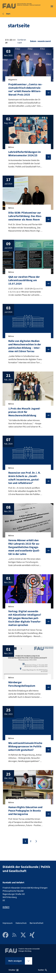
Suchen (41, 970)
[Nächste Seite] (36, 841)
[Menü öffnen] (52, 6)
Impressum (8, 923)
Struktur (12, 970)
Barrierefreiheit (36, 923)
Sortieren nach (21, 41)
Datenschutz (21, 923)
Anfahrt (6, 907)
